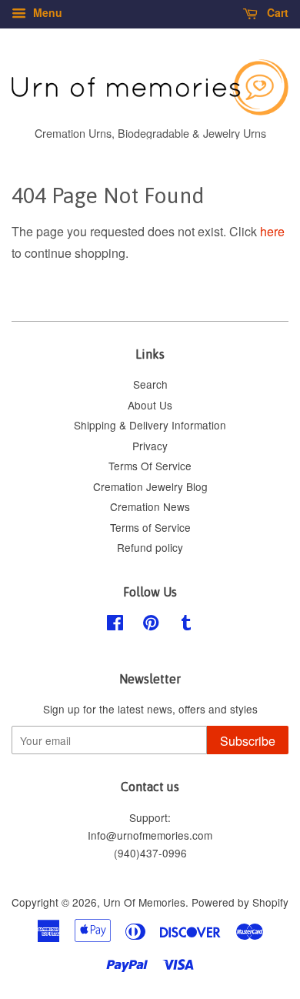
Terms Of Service (150, 465)
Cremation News (150, 506)
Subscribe (247, 741)
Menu (46, 12)
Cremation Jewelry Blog (150, 486)
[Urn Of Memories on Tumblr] (186, 625)
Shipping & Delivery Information (150, 425)
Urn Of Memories (144, 902)
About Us (150, 405)
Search (150, 384)
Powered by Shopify (240, 902)
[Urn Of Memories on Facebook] (115, 625)
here (272, 231)
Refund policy (150, 547)
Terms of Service (150, 527)
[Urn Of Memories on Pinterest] (150, 625)
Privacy (150, 445)
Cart (276, 12)
